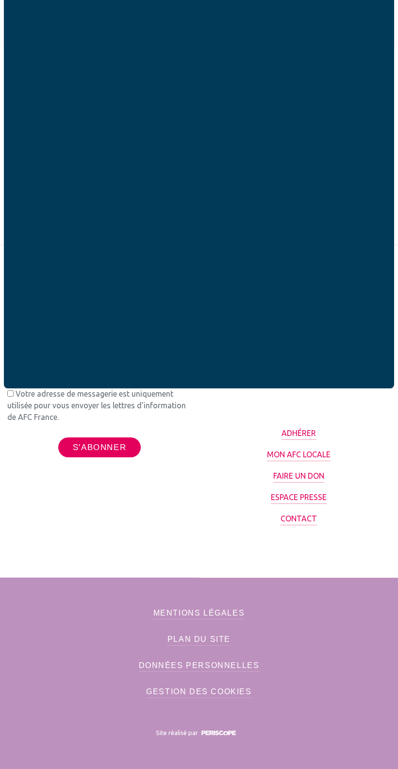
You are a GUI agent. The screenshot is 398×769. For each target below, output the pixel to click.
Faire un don (298, 475)
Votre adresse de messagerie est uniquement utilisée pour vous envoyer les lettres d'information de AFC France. (96, 405)
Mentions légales (199, 613)
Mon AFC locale (299, 454)
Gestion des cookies (198, 691)
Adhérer (299, 433)
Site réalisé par (177, 732)
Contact (299, 518)
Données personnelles (199, 665)
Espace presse (299, 497)
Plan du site (199, 639)
